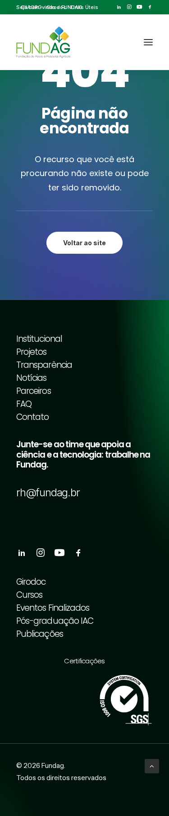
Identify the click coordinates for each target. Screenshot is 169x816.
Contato (32, 417)
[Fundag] (43, 42)
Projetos (31, 352)
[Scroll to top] (152, 765)
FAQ (24, 404)
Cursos (29, 595)
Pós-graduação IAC (54, 621)
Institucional (39, 339)
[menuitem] (31, 7)
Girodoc (56, 7)
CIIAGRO (31, 7)
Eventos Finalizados (52, 608)
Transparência (44, 365)
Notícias (31, 378)
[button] (119, 7)
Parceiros (33, 391)
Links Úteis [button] (84, 7)
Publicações (39, 634)
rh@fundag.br (48, 492)
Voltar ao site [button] (84, 243)
